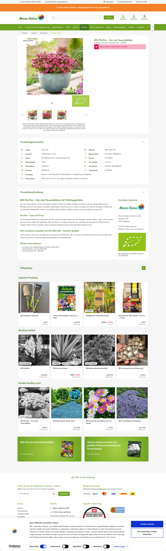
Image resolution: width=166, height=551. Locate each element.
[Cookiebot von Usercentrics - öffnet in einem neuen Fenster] (15, 546)
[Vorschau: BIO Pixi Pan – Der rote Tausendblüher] (32, 114)
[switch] (65, 546)
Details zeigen (119, 546)
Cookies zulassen (147, 524)
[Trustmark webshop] (117, 510)
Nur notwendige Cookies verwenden (147, 533)
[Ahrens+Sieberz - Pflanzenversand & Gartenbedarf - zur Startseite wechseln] (31, 18)
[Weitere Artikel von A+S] (131, 208)
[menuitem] (31, 1)
